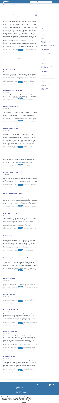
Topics (23, 1)
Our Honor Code (18, 388)
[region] (29, 399)
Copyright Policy (18, 386)
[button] (36, 14)
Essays (20, 1)
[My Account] (54, 1)
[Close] (58, 399)
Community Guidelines (19, 387)
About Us (4, 385)
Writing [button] (26, 1)
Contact (4, 387)
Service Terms (18, 391)
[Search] (51, 2)
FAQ (3, 388)
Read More (20, 82)
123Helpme (4, 4)
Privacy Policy (18, 389)
